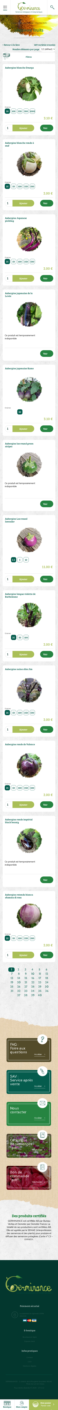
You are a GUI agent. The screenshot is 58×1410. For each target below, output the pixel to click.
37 (18, 995)
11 (40, 974)
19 (12, 982)
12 (47, 974)
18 (46, 978)
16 (33, 978)
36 (46, 991)
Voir (45, 128)
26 (18, 986)
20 (19, 982)
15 (26, 978)
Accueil (14, 23)
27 (25, 986)
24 (46, 982)
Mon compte (21, 1406)
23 (39, 982)
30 (47, 986)
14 (18, 978)
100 (13, 111)
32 (18, 991)
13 (12, 978)
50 (7, 111)
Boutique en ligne (26, 23)
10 (26, 559)
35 (39, 991)
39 (33, 995)
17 (40, 978)
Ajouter (23, 128)
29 (39, 986)
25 (7, 186)
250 (20, 111)
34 (33, 991)
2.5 (13, 559)
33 (26, 991)
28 (33, 986)
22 (32, 982)
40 (40, 995)
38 (26, 995)
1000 (32, 111)
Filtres (29, 56)
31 (12, 991)
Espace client (29, 1341)
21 (26, 982)
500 (26, 111)
